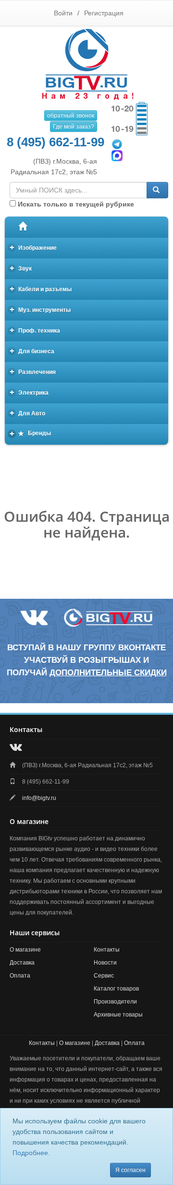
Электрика (29, 392)
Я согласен (130, 1170)
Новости (105, 962)
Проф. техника (35, 330)
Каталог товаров (116, 988)
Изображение (33, 247)
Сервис (104, 975)
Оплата (20, 975)
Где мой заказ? (73, 126)
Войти (63, 13)
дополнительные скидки (108, 672)
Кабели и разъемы (41, 288)
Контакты (107, 949)
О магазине (25, 949)
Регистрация (104, 13)
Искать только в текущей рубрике (75, 204)
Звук (21, 267)
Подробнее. (31, 1153)
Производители (115, 1001)
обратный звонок (70, 115)
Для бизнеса (32, 350)
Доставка (22, 962)
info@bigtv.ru (39, 798)
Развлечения (33, 371)
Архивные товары (118, 1014)
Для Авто (28, 412)
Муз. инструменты (40, 309)
